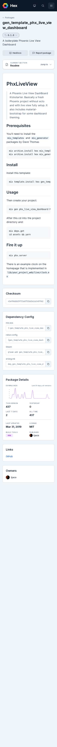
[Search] (42, 5)
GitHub (9, 456)
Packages (9, 17)
